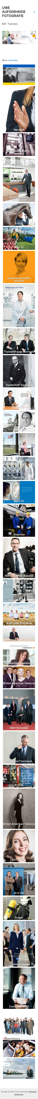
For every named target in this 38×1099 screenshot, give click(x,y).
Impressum (32, 1092)
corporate (13, 60)
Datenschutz (19, 1094)
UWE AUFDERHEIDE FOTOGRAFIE (14, 12)
